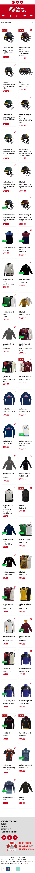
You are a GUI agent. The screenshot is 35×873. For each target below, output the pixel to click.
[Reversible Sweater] (26, 302)
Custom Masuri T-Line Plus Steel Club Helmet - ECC (25, 186)
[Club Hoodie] (9, 463)
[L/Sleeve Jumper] (9, 562)
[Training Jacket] (26, 269)
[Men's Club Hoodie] (26, 658)
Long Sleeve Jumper (8, 640)
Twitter (16, 838)
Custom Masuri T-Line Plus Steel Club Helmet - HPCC (25, 219)
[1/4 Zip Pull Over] (9, 529)
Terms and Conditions (9, 832)
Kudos (26, 863)
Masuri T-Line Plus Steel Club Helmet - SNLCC (8, 52)
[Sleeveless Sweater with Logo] (26, 431)
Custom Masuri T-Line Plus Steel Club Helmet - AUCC (9, 219)
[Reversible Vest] (26, 529)
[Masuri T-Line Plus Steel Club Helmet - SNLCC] (9, 37)
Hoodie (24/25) (7, 444)
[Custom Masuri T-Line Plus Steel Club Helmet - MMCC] (9, 139)
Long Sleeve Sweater (8, 284)
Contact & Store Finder (9, 821)
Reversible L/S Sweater (7, 315)
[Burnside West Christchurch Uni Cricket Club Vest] (9, 495)
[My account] (10, 16)
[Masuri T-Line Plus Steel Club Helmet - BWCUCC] (26, 37)
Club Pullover (6, 348)
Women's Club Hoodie (8, 703)
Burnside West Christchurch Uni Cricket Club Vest (7, 511)
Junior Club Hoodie (24, 703)
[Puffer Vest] (9, 237)
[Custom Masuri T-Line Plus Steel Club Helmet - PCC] (9, 72)
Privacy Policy (6, 829)
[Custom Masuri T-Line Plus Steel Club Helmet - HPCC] (26, 204)
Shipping (4, 826)
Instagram (4, 838)
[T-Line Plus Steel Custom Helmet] (26, 72)
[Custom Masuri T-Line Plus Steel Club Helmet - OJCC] (9, 104)
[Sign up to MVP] (17, 846)
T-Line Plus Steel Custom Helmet (24, 85)
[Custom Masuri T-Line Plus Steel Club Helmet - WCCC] (26, 104)
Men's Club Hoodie (24, 671)
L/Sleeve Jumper (7, 575)
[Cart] (24, 16)
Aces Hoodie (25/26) (25, 411)
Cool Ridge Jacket (24, 476)
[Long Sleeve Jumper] (9, 626)
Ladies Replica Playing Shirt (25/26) (9, 768)
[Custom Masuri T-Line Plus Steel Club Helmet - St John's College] (26, 139)
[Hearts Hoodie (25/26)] (9, 399)
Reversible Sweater (24, 314)
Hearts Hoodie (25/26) (9, 411)
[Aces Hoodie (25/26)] (26, 399)
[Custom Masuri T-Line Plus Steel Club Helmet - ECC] (26, 172)
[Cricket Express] (17, 9)
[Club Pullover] (9, 334)
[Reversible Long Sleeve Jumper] (26, 334)
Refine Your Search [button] (6, 22)
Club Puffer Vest (23, 768)
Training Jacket (23, 282)
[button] (3, 16)
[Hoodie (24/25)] (9, 431)
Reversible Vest (23, 542)
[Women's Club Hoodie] (9, 690)
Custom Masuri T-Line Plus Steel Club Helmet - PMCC (9, 186)
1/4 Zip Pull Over (7, 544)
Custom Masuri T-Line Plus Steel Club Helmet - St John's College (25, 153)
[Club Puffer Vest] (26, 755)
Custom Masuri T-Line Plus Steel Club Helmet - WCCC (25, 120)
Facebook (10, 838)
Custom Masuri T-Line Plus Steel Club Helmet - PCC (9, 86)
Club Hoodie (6, 477)
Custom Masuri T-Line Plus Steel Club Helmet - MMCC (9, 153)
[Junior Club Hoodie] (26, 690)
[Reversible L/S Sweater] (9, 302)
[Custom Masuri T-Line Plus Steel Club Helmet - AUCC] (9, 204)
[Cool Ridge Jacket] (26, 463)
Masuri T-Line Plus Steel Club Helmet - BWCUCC (24, 53)
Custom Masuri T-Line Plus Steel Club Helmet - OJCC (9, 119)
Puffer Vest (6, 250)
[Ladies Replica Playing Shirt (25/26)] (9, 755)
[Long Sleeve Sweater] (9, 269)
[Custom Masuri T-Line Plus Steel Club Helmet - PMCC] (9, 172)
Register (4, 824)
